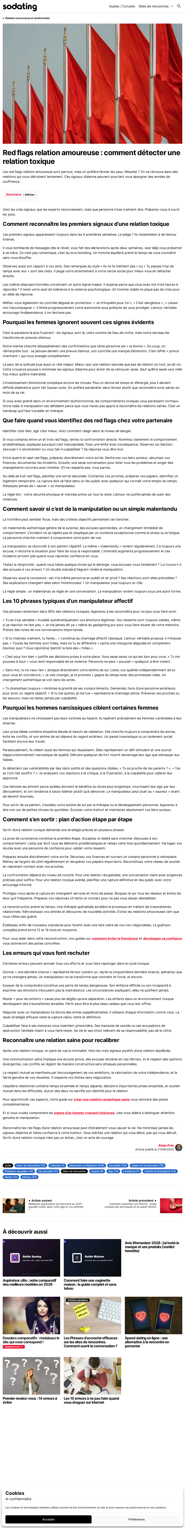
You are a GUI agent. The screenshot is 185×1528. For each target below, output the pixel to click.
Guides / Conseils (122, 6)
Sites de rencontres (154, 6)
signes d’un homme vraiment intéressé (84, 1113)
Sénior (9, 1177)
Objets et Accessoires (145, 1165)
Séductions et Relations (83, 1165)
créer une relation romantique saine (102, 1099)
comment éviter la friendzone (115, 938)
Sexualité (115, 1165)
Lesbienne (129, 1171)
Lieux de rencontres (28, 1165)
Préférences (136, 1519)
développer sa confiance (162, 938)
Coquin (95, 1171)
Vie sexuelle (45, 1171)
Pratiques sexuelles (17, 1171)
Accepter (48, 1519)
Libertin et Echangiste (157, 1171)
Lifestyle (55, 1165)
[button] (178, 6)
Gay (111, 1171)
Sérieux (27, 1177)
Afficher (30, 194)
